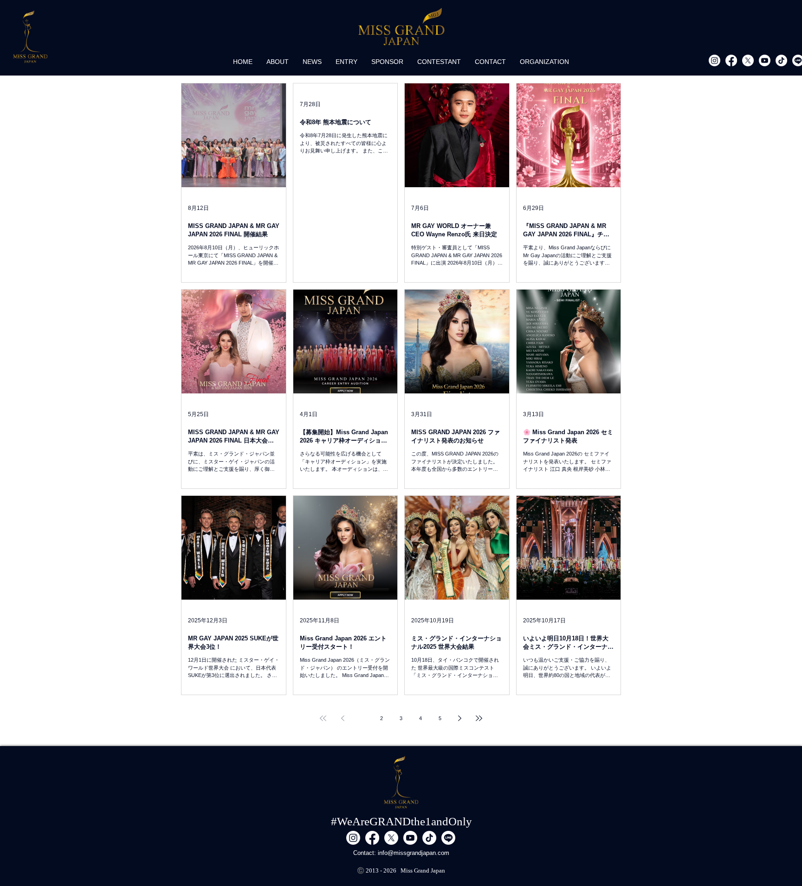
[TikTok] (781, 60)
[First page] (323, 718)
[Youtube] (764, 60)
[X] (748, 60)
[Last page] (479, 718)
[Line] (448, 838)
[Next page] (459, 718)
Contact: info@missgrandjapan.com (401, 852)
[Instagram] (714, 60)
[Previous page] (342, 718)
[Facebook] (731, 60)
